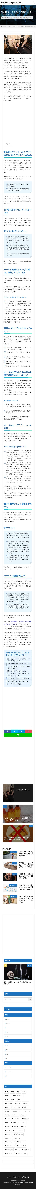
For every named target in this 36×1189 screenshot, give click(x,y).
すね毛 (7, 1118)
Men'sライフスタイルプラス (12, 3)
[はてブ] (21, 731)
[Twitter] (14, 731)
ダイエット (14, 851)
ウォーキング (9, 1149)
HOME (4, 26)
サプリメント (14, 885)
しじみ (23, 1115)
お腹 (19, 1107)
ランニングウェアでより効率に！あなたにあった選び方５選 (26, 854)
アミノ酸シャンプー (19, 1130)
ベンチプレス (15, 17)
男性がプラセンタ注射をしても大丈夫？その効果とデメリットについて (26, 887)
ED (24, 1091)
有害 (30, 965)
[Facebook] (7, 731)
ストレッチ (9, 1019)
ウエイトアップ (22, 1145)
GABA (7, 1095)
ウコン (17, 1149)
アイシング (15, 1126)
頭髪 (7, 1058)
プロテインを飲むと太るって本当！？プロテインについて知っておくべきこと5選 (26, 899)
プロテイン (9, 1067)
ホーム (9, 1177)
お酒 (25, 1107)
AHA (13, 1091)
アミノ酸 (8, 1130)
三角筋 (20, 17)
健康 (7, 1014)
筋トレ (15, 863)
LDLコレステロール (10, 1099)
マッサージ (9, 1028)
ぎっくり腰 (27, 1111)
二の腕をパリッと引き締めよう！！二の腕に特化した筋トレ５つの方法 (26, 865)
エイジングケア (10, 1153)
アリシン (8, 1134)
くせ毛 (7, 1115)
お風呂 (7, 1111)
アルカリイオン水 (18, 1134)
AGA (7, 1091)
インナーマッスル (10, 1145)
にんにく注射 (16, 1118)
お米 (13, 1107)
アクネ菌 (24, 1126)
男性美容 (8, 1041)
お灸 (7, 1107)
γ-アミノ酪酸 (9, 1103)
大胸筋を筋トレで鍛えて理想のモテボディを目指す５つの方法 (26, 876)
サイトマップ (16, 1177)
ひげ (7, 1122)
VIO (20, 1099)
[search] (30, 999)
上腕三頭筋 (25, 17)
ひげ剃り (14, 1122)
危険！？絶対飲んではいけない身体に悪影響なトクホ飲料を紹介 (17, 983)
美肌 (7, 1054)
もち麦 (7, 1126)
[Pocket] (28, 731)
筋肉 (4, 17)
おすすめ (26, 1103)
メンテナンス (9, 1071)
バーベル (10, 17)
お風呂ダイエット (17, 1111)
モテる (7, 1049)
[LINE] (18, 735)
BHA (19, 1091)
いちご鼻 (18, 1103)
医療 (7, 1032)
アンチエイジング (10, 1142)
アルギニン (9, 1138)
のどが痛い (25, 1118)
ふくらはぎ (22, 1122)
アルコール (17, 1138)
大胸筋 (30, 17)
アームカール (21, 1142)
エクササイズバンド (22, 1153)
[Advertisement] (18, 120)
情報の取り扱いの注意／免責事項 (18, 1180)
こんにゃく (15, 1115)
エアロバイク (26, 1149)
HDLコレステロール (17, 1095)
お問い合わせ (25, 1177)
